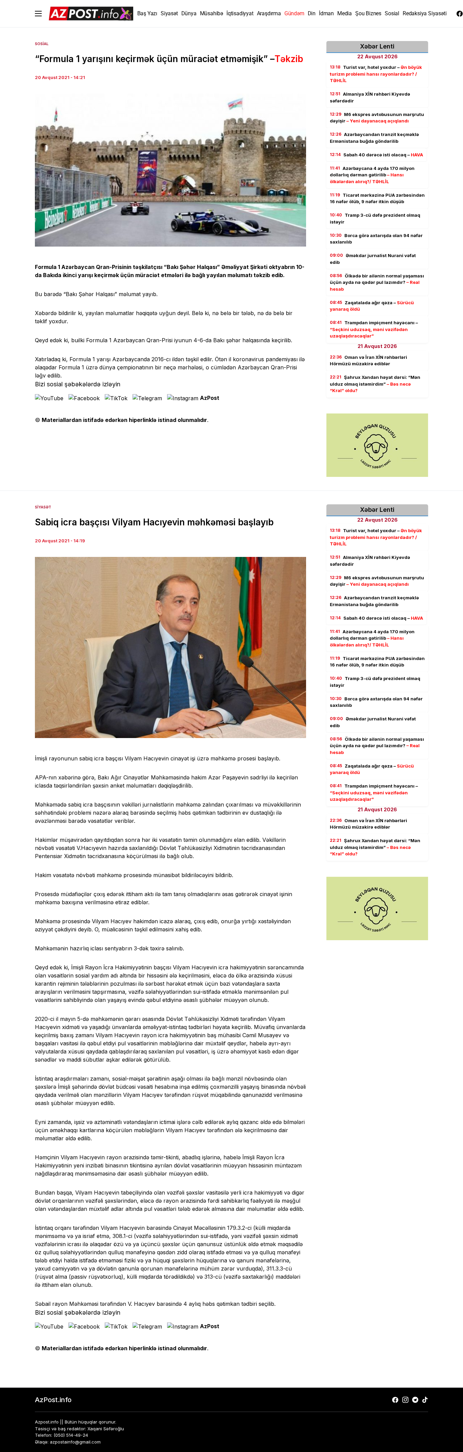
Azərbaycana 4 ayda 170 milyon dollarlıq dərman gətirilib (372, 175)
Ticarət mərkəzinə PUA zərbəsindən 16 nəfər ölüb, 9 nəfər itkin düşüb (377, 198)
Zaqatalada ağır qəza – (372, 306)
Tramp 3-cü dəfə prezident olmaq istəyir (375, 218)
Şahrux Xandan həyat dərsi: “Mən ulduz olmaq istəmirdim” (375, 383)
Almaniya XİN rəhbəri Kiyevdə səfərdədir (370, 97)
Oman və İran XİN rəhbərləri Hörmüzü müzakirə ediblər (368, 360)
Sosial (41, 43)
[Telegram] (415, 1400)
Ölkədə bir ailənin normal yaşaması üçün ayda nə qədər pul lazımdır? (377, 282)
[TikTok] (425, 1400)
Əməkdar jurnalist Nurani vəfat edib (373, 259)
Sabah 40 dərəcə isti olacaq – (376, 154)
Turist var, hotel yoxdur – (376, 73)
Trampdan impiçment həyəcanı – (374, 329)
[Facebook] (460, 14)
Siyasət (43, 507)
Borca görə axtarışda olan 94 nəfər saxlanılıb (376, 239)
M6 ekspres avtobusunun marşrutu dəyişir (377, 118)
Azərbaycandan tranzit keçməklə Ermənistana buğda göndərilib (374, 138)
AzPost (209, 397)
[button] (38, 13)
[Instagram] (405, 1400)
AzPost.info (53, 1400)
